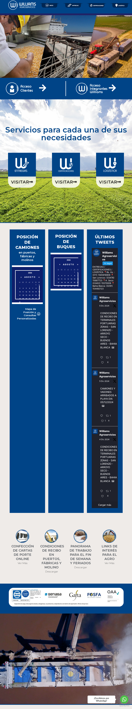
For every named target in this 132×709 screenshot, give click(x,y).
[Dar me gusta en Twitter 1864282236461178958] (103, 496)
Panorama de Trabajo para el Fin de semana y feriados (81, 554)
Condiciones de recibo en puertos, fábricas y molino (52, 556)
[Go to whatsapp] (124, 699)
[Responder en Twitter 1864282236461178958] (102, 491)
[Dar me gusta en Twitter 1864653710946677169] (103, 362)
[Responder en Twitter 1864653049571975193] (102, 416)
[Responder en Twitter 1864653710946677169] (102, 357)
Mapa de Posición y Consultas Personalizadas (26, 313)
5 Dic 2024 (104, 306)
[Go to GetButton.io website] (124, 706)
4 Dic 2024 (104, 439)
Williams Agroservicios (107, 299)
